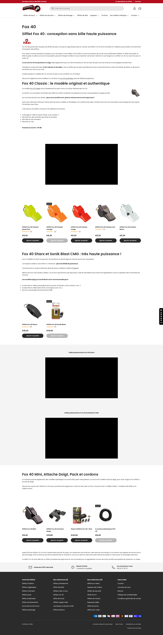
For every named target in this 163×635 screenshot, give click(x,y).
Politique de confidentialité (127, 595)
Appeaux (93, 15)
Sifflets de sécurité (46, 15)
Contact (138, 1)
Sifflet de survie (93, 606)
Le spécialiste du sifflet (123, 1)
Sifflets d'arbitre (28, 583)
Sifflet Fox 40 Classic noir (105, 227)
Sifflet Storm (92, 595)
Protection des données (134, 628)
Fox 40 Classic (35, 88)
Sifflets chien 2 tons (60, 591)
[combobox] (87, 8)
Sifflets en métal (93, 583)
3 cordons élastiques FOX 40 (105, 530)
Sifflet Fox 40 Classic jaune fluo (30, 228)
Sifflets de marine (93, 598)
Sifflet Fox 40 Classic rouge (79, 228)
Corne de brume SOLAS (30, 606)
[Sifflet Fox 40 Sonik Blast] (57, 310)
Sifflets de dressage (65, 15)
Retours (120, 591)
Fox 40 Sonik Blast (66, 78)
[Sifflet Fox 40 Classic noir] (105, 213)
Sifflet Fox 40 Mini (29, 529)
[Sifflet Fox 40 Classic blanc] (130, 213)
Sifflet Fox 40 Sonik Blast (56, 324)
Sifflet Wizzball (58, 587)
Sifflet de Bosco (59, 610)
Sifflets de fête (82, 15)
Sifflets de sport (29, 15)
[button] (140, 8)
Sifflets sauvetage (28, 610)
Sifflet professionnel (60, 583)
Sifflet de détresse (29, 598)
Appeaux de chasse (94, 587)
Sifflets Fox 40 (58, 595)
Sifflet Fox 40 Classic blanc (128, 228)
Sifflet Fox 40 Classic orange (54, 228)
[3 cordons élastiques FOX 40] (105, 515)
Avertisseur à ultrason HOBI (63, 606)
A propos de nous (124, 587)
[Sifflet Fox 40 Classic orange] (57, 213)
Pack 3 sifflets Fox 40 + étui (81, 529)
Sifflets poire (26, 595)
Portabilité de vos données (133, 624)
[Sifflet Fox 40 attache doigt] (57, 515)
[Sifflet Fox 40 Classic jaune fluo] (32, 213)
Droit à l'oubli (119, 624)
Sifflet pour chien (93, 610)
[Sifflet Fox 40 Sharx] (32, 310)
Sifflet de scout (58, 598)
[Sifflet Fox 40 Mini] (32, 515)
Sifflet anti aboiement (30, 602)
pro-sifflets (30, 624)
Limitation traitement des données (103, 624)
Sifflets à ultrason (28, 591)
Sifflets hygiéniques (29, 587)
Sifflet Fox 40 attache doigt (55, 530)
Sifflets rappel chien (60, 602)
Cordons (104, 15)
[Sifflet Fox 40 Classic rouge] (81, 213)
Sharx (34, 279)
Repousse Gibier (93, 602)
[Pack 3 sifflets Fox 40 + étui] (81, 515)
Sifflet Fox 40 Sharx (29, 324)
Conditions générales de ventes (129, 598)
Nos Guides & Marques (118, 15)
